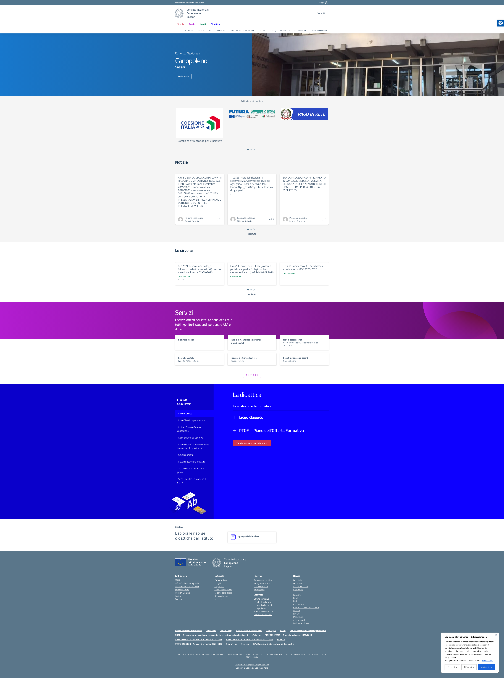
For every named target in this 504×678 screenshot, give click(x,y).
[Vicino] (496, 634)
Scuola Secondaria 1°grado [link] (191, 461)
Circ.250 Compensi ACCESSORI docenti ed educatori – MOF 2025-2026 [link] (303, 267)
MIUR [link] (177, 580)
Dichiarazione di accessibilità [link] (249, 630)
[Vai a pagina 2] (251, 149)
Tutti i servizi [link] (259, 589)
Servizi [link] (192, 24)
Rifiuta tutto (469, 667)
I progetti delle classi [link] (263, 605)
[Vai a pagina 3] (254, 149)
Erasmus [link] (281, 639)
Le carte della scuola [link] (223, 592)
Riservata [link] (245, 643)
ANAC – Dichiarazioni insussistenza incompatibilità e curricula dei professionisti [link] (211, 635)
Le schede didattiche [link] (263, 601)
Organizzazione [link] (221, 595)
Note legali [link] (271, 630)
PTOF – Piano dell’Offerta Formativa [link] (271, 430)
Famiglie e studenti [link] (262, 583)
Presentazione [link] (220, 580)
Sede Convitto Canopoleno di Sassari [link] (191, 480)
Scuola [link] (180, 24)
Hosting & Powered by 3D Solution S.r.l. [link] (252, 664)
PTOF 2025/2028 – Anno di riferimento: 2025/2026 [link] (198, 643)
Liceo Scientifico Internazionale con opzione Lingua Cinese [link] (193, 446)
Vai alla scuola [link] (183, 76)
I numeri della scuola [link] (223, 589)
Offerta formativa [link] (261, 598)
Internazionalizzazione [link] (263, 611)
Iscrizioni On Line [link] (182, 592)
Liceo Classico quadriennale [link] (191, 420)
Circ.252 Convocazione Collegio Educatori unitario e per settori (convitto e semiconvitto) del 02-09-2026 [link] (199, 269)
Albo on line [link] (220, 30)
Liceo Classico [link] (185, 413)
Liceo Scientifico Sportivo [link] (190, 437)
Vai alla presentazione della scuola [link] (251, 443)
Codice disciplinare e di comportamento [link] (308, 630)
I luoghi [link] (217, 583)
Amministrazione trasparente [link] (242, 30)
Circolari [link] (200, 30)
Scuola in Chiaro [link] (182, 589)
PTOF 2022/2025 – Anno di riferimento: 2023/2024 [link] (249, 639)
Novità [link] (203, 24)
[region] (470, 653)
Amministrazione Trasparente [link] (188, 630)
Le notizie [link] (297, 580)
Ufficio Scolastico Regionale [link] (187, 583)
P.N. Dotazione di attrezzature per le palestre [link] (273, 643)
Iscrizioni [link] (189, 30)
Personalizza (452, 667)
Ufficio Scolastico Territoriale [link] (187, 586)
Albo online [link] (298, 589)
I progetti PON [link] (260, 608)
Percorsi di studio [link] (261, 586)
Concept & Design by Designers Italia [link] (252, 667)
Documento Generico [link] (263, 614)
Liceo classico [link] (251, 417)
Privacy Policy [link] (226, 630)
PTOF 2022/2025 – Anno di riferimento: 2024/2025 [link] (288, 635)
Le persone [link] (219, 586)
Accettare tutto (486, 667)
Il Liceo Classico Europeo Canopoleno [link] (189, 429)
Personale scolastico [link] (263, 580)
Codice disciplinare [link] (319, 30)
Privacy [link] (273, 30)
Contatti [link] (262, 30)
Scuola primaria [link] (185, 455)
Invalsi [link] (178, 595)
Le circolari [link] (297, 583)
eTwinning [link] (256, 635)
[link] (500, 23)
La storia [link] (218, 599)
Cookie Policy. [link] (487, 660)
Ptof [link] (210, 30)
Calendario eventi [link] (300, 586)
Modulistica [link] (285, 30)
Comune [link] (178, 599)
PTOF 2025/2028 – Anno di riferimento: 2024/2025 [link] (198, 639)
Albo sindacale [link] (300, 30)
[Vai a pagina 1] (248, 149)
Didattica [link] (215, 24)
